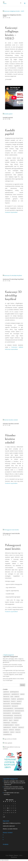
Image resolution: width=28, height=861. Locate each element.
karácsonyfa (6, 706)
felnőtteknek (6, 699)
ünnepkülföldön (7, 734)
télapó (5, 729)
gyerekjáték (20, 699)
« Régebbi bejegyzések (8, 655)
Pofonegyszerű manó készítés (11, 533)
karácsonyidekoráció (8, 710)
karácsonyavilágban (16, 703)
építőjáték (6, 732)
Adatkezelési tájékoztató (9, 826)
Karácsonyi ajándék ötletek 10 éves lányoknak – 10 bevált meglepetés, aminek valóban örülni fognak (14, 674)
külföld (5, 720)
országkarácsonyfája (8, 725)
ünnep (18, 732)
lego (10, 720)
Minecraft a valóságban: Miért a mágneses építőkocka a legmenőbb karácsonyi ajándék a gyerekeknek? (14, 660)
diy (9, 17)
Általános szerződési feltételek (10, 829)
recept (17, 725)
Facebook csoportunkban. (11, 212)
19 (7, 810)
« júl (4, 816)
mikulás (16, 720)
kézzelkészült (17, 718)
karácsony (6, 703)
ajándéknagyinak (14, 691)
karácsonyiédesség (8, 715)
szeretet (14, 727)
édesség (17, 729)
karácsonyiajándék (8, 708)
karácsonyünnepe (8, 718)
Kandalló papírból (8, 117)
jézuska (19, 701)
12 (7, 808)
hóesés (13, 701)
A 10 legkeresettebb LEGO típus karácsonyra (13, 670)
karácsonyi (15, 706)
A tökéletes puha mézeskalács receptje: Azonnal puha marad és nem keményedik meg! (13, 666)
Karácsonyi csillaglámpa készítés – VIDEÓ (12, 15)
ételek (12, 732)
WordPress (14, 857)
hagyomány (6, 701)
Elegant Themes (13, 855)
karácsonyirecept (19, 710)
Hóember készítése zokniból (11, 423)
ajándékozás (6, 694)
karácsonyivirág (16, 713)
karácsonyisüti (7, 713)
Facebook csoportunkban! (11, 611)
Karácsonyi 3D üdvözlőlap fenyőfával (13, 279)
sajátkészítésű (7, 727)
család (22, 694)
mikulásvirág (6, 722)
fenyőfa (13, 699)
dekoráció (6, 696)
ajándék (6, 691)
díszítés (17, 696)
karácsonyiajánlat (19, 708)
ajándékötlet (15, 694)
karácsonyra (17, 715)
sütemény (21, 727)
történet (11, 729)
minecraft (14, 722)
